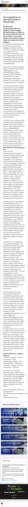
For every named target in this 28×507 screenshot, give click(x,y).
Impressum (14, 497)
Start (2, 505)
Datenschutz (14, 495)
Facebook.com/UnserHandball (10, 480)
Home (2, 8)
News (6, 8)
